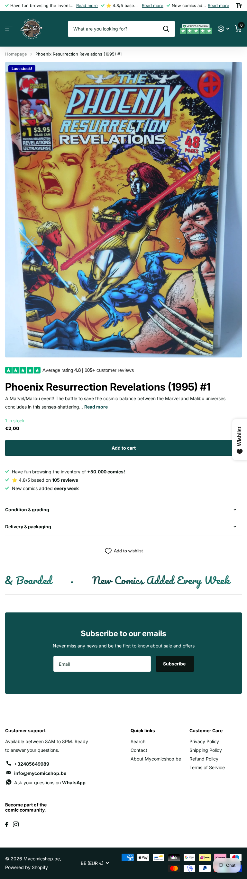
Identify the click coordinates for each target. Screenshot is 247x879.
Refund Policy (203, 758)
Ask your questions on (50, 782)
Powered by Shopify (26, 867)
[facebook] (6, 824)
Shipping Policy (205, 750)
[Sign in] (223, 29)
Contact (139, 750)
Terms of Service (207, 767)
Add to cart (124, 448)
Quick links (143, 730)
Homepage (16, 54)
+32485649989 (31, 764)
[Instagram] (16, 824)
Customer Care (206, 730)
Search (138, 741)
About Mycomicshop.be (156, 758)
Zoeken (166, 29)
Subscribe (175, 663)
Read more (87, 5)
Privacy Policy (204, 741)
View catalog (9, 29)
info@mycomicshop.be (40, 773)
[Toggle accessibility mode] (239, 5)
